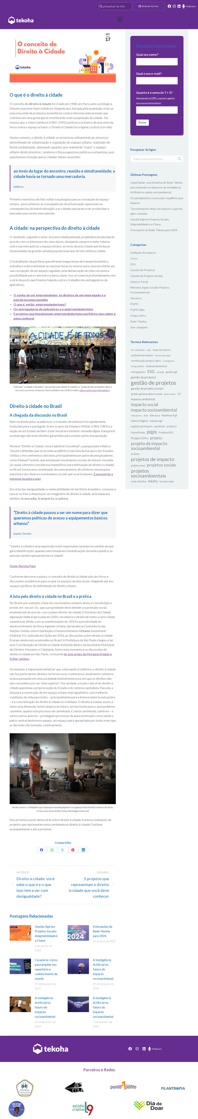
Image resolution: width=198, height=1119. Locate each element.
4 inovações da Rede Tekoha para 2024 (102, 931)
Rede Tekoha (138, 321)
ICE (179, 394)
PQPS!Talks (137, 309)
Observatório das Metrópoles (94, 390)
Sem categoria (139, 327)
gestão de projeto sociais (147, 388)
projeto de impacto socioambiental (149, 446)
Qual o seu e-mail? (148, 73)
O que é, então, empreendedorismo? (40, 304)
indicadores (136, 415)
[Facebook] (169, 6)
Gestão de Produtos (142, 270)
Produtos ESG (166, 432)
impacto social (144, 404)
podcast (172, 426)
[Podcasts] (184, 6)
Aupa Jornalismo (162, 349)
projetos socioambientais (148, 473)
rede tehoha (138, 481)
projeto (156, 438)
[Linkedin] (179, 6)
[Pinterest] (73, 850)
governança (170, 394)
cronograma (168, 361)
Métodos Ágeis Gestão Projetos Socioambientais (150, 290)
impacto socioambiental (154, 409)
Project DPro (138, 315)
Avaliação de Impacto (143, 252)
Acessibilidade (138, 350)
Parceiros (136, 298)
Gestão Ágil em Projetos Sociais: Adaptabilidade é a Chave (46, 933)
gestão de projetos (153, 382)
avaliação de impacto (142, 355)
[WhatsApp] (52, 850)
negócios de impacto (142, 426)
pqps (152, 431)
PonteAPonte (138, 432)
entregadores (138, 372)
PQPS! (134, 304)
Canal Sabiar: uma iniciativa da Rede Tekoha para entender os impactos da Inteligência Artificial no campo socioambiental (156, 187)
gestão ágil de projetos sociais (146, 394)
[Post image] (20, 933)
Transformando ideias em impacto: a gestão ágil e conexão (156, 211)
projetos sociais (161, 464)
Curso (134, 258)
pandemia (159, 426)
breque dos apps (163, 355)
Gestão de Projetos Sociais (146, 275)
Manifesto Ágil (169, 415)
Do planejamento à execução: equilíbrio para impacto (156, 200)
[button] (120, 19)
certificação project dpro (146, 360)
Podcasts (191, 6)
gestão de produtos (143, 377)
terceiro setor (167, 481)
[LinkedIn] (83, 850)
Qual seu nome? (147, 54)
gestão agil (171, 372)
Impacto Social (139, 281)
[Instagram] (174, 6)
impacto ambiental (143, 399)
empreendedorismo (156, 366)
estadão (160, 372)
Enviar (142, 122)
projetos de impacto (152, 459)
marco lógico (139, 420)
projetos (135, 453)
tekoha (153, 481)
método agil (156, 421)
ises (146, 415)
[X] (62, 850)
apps (149, 350)
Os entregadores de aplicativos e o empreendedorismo (53, 309)
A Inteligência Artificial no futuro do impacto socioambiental (103, 969)
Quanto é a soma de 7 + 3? (154, 92)
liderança (155, 415)
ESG (133, 264)
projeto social (138, 465)
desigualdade (137, 366)
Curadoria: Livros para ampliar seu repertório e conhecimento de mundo (46, 969)
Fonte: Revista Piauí (23, 566)
